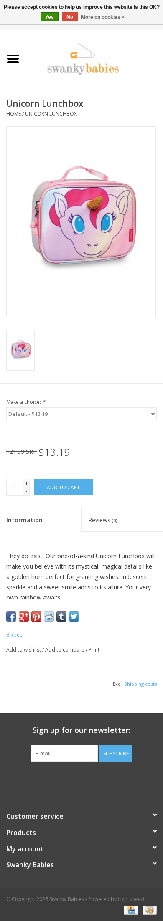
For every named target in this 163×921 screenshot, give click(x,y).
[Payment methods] (130, 909)
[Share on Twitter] (74, 616)
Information (24, 520)
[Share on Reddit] (49, 616)
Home (13, 113)
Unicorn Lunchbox (51, 113)
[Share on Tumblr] (61, 616)
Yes (49, 17)
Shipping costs (140, 684)
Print (94, 649)
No (69, 17)
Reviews (102, 520)
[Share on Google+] (24, 616)
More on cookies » (103, 17)
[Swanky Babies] (94, 58)
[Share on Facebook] (11, 616)
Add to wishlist (23, 649)
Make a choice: (25, 401)
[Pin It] (36, 616)
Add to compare (65, 649)
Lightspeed (131, 899)
